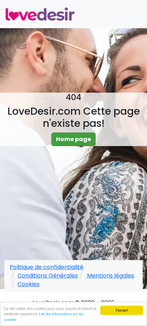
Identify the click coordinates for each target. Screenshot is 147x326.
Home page (73, 139)
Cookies (28, 284)
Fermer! (122, 310)
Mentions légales (110, 275)
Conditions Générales (47, 275)
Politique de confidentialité (46, 267)
